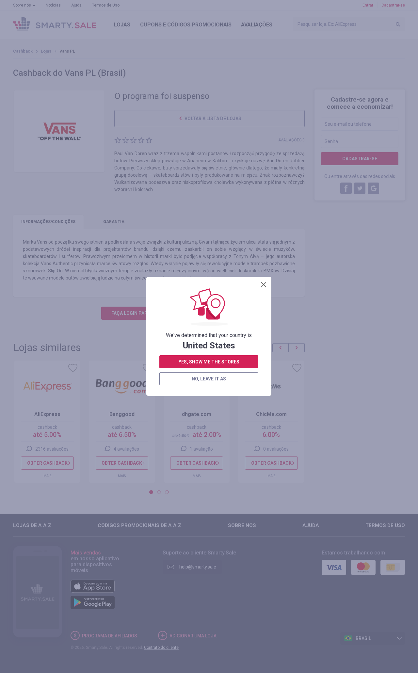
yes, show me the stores (209, 361)
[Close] (263, 284)
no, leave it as (209, 378)
